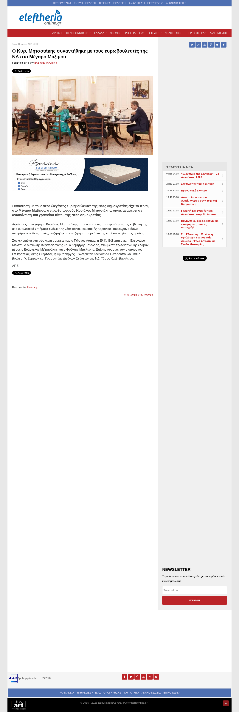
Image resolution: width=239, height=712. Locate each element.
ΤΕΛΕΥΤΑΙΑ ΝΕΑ (179, 167)
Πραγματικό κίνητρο (194, 190)
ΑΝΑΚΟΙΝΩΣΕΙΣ (151, 692)
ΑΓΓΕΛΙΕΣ (105, 3)
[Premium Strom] (80, 174)
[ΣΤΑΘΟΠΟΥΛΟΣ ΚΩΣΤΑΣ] (18, 704)
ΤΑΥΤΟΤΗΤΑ (131, 692)
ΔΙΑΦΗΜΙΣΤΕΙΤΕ (176, 3)
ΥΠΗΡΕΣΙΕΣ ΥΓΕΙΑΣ (89, 692)
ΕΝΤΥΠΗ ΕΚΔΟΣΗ (85, 3)
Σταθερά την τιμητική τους (197, 183)
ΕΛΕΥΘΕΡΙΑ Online (45, 62)
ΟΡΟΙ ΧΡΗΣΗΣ (112, 692)
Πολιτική (32, 287)
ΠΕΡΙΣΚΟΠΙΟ (155, 3)
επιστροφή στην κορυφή (138, 294)
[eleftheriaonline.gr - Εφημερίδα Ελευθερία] (41, 17)
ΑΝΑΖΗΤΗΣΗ (137, 3)
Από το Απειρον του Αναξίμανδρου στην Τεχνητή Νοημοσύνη (199, 200)
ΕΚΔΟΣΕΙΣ (119, 3)
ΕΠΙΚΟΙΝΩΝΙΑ (171, 692)
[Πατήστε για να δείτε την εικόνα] (82, 115)
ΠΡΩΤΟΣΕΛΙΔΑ (62, 3)
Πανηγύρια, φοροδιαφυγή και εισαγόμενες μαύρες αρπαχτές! (199, 224)
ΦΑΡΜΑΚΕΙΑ (66, 692)
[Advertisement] (194, 352)
